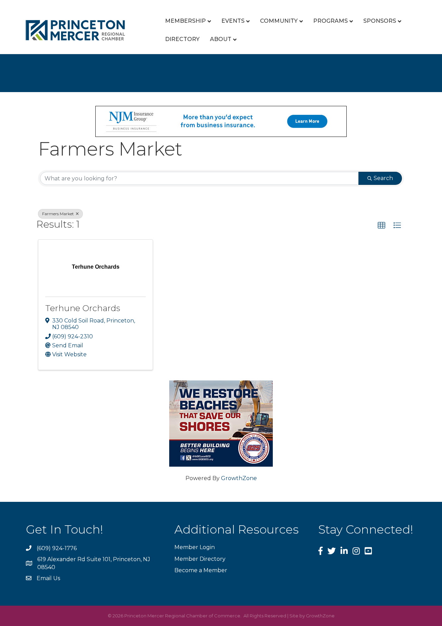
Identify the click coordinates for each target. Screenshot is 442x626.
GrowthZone (239, 478)
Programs (330, 21)
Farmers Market (58, 213)
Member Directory (199, 559)
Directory (182, 39)
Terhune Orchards (82, 308)
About (220, 39)
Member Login (194, 547)
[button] (381, 225)
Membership (185, 21)
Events (232, 21)
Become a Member (200, 570)
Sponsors (379, 21)
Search (383, 178)
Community (279, 21)
